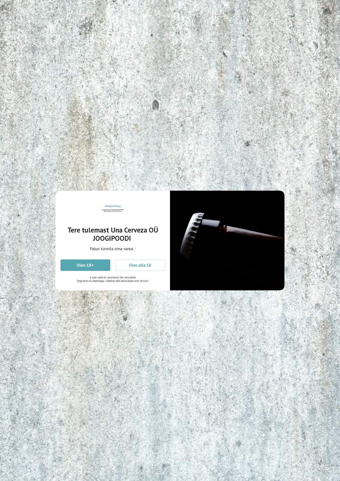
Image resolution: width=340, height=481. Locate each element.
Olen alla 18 (140, 265)
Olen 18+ (85, 265)
